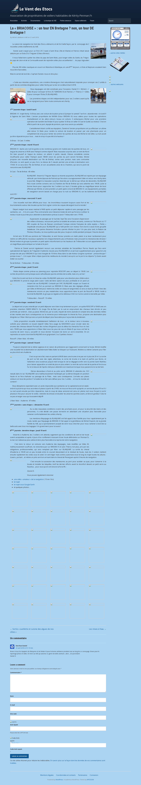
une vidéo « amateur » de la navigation (29, 479)
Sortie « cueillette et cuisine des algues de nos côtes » (32, 630)
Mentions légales (47, 775)
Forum (92, 21)
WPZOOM (90, 780)
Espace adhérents (80, 21)
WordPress (59, 780)
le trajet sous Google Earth (24, 484)
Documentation (35, 21)
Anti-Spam (14, 725)
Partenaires (82, 775)
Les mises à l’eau (97, 629)
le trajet (17, 482)
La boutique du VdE (50, 21)
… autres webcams (116, 84)
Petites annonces (65, 21)
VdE (26, 37)
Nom (12, 696)
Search (128, 21)
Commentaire (16, 672)
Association (14, 21)
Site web (13, 714)
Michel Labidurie (17, 37)
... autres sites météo (117, 53)
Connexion (94, 775)
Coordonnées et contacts (66, 775)
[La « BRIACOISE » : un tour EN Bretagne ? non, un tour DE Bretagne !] (19, 499)
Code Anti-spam (16, 749)
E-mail (12, 705)
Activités (24, 21)
